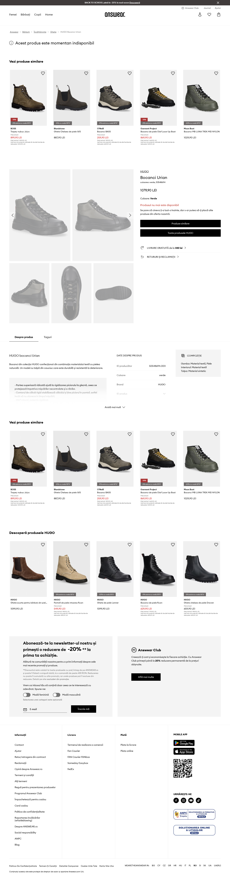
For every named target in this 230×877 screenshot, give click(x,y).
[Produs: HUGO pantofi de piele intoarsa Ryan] (71, 569)
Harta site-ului (106, 860)
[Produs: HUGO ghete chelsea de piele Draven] (201, 569)
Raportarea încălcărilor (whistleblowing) (27, 819)
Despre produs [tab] (24, 337)
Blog (17, 844)
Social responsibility (25, 832)
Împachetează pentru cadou (30, 799)
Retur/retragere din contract (30, 756)
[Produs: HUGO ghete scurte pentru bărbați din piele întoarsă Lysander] (28, 569)
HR (175, 860)
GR (169, 860)
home (49, 14)
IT (185, 860)
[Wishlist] (209, 14)
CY (158, 860)
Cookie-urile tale (89, 860)
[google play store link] (183, 743)
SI (200, 860)
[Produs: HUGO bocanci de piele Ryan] (158, 569)
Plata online (127, 750)
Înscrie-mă (83, 709)
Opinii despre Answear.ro (28, 769)
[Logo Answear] (115, 14)
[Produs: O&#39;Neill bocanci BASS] (114, 98)
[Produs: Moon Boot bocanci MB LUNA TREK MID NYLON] (201, 98)
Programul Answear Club (28, 793)
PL (190, 860)
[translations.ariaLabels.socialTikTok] (198, 800)
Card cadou (21, 805)
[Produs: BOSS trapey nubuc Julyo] (28, 98)
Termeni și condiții (24, 775)
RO (195, 860)
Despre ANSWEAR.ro (26, 826)
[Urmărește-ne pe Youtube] (191, 800)
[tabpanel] (115, 376)
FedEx (71, 769)
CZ (164, 860)
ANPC (18, 838)
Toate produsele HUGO (180, 232)
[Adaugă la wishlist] (42, 73)
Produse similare (180, 223)
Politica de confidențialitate (30, 811)
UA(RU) (217, 860)
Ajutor (18, 750)
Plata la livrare (128, 744)
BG (153, 860)
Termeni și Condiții (48, 860)
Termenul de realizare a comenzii (85, 744)
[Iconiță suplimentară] (194, 814)
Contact (19, 744)
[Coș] (219, 14)
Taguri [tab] (48, 337)
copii (37, 14)
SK (204, 860)
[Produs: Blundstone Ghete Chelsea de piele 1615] (71, 98)
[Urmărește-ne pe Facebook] (176, 800)
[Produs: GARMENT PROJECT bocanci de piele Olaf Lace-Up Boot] (158, 98)
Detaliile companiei (68, 860)
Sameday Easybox (78, 763)
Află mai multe (146, 677)
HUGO (144, 171)
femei (13, 14)
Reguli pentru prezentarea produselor (35, 787)
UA (209, 860)
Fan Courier (74, 750)
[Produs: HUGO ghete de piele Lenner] (114, 569)
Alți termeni (21, 781)
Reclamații (20, 763)
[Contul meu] (200, 14)
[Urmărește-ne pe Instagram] (183, 800)
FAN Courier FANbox (79, 756)
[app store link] (183, 751)
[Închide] (218, 2)
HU (180, 860)
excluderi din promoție (58, 679)
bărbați (25, 14)
